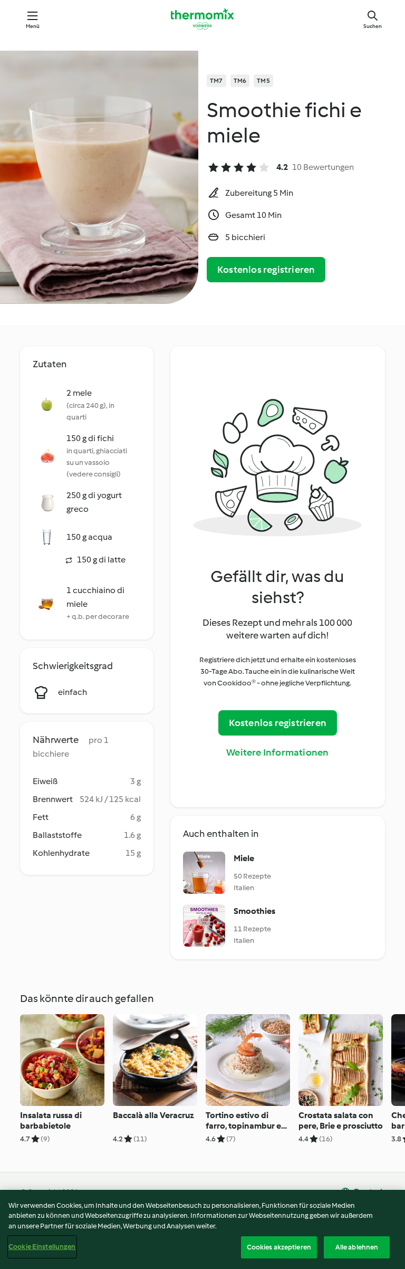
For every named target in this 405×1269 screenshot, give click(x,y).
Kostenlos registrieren (266, 269)
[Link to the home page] (202, 19)
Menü (33, 26)
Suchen (372, 26)
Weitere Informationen (277, 752)
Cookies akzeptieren (279, 1247)
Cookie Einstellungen (42, 1247)
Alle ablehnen (357, 1247)
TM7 (216, 80)
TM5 (263, 80)
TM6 (240, 80)
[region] (202, 1229)
